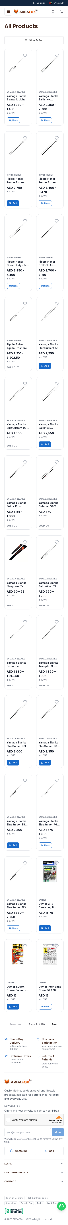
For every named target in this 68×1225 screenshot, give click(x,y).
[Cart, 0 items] (62, 11)
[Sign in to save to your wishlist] (25, 55)
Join (58, 1132)
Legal (8, 1163)
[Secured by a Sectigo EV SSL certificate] (14, 1211)
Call (51, 1150)
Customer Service (16, 1172)
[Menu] (8, 12)
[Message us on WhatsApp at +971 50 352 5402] (61, 1206)
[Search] (53, 12)
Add (15, 203)
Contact (10, 1181)
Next (55, 1024)
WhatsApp (21, 1150)
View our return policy (50, 1065)
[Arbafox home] (18, 1082)
